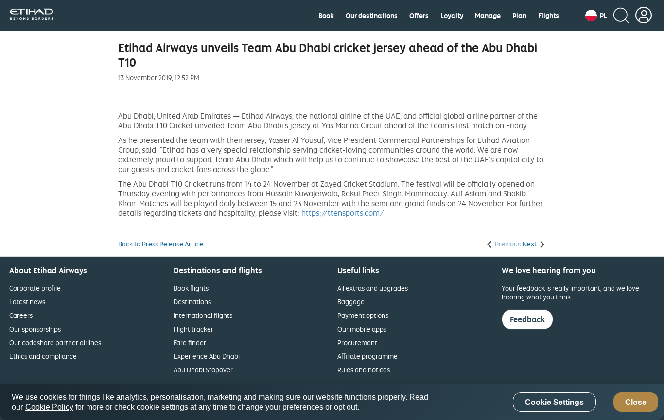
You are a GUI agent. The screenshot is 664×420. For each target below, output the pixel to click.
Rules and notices (363, 369)
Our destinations (372, 15)
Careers (21, 315)
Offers (419, 15)
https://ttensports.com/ (342, 213)
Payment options (362, 315)
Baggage (351, 301)
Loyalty (451, 15)
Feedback (527, 319)
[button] (596, 15)
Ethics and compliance (43, 356)
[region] (332, 402)
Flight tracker (193, 328)
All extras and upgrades (372, 288)
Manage (488, 15)
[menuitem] (326, 15)
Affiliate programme (367, 356)
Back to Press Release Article (161, 244)
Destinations (192, 301)
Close (636, 402)
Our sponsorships (35, 328)
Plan (519, 15)
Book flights (191, 288)
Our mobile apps (361, 328)
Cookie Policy (49, 407)
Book (326, 15)
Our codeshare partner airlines (55, 342)
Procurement (357, 342)
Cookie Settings (554, 402)
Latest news (27, 301)
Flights (548, 15)
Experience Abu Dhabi (207, 356)
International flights (203, 315)
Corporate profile (35, 288)
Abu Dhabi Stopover (203, 369)
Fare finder (190, 342)
